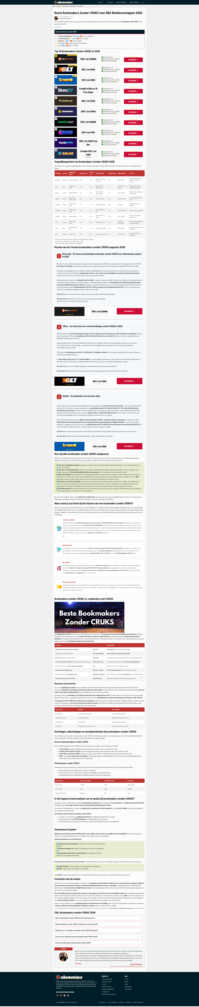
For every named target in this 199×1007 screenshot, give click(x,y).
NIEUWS (100, 2)
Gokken (126, 981)
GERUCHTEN (110, 2)
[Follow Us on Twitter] (61, 995)
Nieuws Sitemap (102, 1002)
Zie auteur (78, 963)
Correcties (104, 984)
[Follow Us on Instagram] (64, 995)
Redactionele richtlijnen (107, 979)
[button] (143, 2)
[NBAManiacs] (63, 2)
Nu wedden (132, 60)
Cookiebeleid (121, 1002)
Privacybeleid (128, 1002)
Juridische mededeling (112, 1002)
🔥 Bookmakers (65, 6)
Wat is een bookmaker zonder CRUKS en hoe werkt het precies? (75, 918)
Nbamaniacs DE (128, 989)
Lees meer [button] (57, 27)
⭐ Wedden (58, 6)
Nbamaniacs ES (128, 986)
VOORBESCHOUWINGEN (121, 2)
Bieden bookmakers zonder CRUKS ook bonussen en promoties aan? (76, 924)
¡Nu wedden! (128, 311)
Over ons (127, 979)
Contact (126, 984)
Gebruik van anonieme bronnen (109, 994)
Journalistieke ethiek (106, 981)
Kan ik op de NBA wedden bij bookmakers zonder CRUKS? (73, 943)
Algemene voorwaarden (138, 1002)
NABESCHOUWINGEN (134, 2)
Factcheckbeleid (105, 991)
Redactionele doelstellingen (108, 989)
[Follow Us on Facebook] (57, 995)
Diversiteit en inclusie (106, 986)
